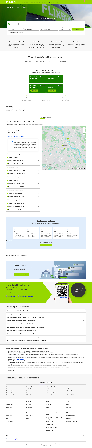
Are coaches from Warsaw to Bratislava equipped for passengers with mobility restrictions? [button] (30, 337)
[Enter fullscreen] (84, 134)
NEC (7, 418)
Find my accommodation (16, 32)
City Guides (29, 404)
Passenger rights (36, 444)
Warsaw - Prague (71, 391)
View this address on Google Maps (16, 136)
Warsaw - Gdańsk (71, 395)
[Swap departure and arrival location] (24, 29)
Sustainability (49, 424)
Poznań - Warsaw (51, 395)
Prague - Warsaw (71, 387)
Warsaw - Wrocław (10, 393)
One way (13, 24)
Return (21, 24)
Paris (27, 413)
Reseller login (49, 430)
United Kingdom (10, 410)
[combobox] (17, 29)
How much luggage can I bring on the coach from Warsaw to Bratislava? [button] (25, 317)
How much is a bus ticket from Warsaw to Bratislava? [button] (20, 310)
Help (67, 404)
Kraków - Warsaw (10, 389)
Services (68, 407)
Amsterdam (29, 407)
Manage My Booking (71, 410)
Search (77, 29)
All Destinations (10, 404)
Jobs (47, 407)
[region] (64, 148)
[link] (46, 270)
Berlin (27, 410)
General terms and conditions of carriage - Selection (54, 418)
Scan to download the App (62, 297)
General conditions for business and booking (55, 413)
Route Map (9, 407)
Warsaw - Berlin (30, 387)
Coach (13, 7)
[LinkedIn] (84, 439)
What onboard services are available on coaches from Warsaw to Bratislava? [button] (26, 340)
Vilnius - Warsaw (30, 395)
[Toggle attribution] (84, 168)
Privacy (30, 444)
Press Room (49, 410)
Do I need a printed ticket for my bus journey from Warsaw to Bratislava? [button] (25, 327)
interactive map (21, 359)
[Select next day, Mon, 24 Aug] (57, 29)
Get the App (9, 415)
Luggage (68, 418)
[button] (23, 128)
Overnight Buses (10, 413)
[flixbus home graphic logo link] (11, 2)
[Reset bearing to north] (84, 132)
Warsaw (24, 7)
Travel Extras (9, 421)
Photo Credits (49, 421)
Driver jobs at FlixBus (51, 427)
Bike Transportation (71, 413)
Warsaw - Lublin (30, 391)
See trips (52, 90)
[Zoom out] (84, 130)
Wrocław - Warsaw (10, 391)
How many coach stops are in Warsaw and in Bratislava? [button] (21, 330)
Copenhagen (29, 415)
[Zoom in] (84, 128)
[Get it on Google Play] (11, 439)
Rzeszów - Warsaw (71, 393)
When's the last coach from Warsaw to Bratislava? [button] (20, 324)
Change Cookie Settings (62, 444)
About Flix (48, 404)
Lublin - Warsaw (70, 389)
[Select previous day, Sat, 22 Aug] (54, 29)
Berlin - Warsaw (30, 389)
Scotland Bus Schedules (72, 421)
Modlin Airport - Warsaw (52, 389)
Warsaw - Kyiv (29, 393)
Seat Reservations (70, 415)
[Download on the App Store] (19, 439)
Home (8, 7)
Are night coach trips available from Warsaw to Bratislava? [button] (22, 333)
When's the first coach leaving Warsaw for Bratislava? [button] (21, 320)
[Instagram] (83, 439)
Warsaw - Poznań (51, 387)
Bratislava (48, 117)
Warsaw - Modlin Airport (52, 393)
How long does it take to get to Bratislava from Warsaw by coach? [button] (24, 314)
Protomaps (74, 168)
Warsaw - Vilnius (50, 391)
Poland (18, 7)
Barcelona (28, 418)
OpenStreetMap (80, 168)
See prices (34, 90)
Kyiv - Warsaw (9, 387)
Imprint (41, 444)
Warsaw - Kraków (10, 395)
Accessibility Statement (49, 444)
